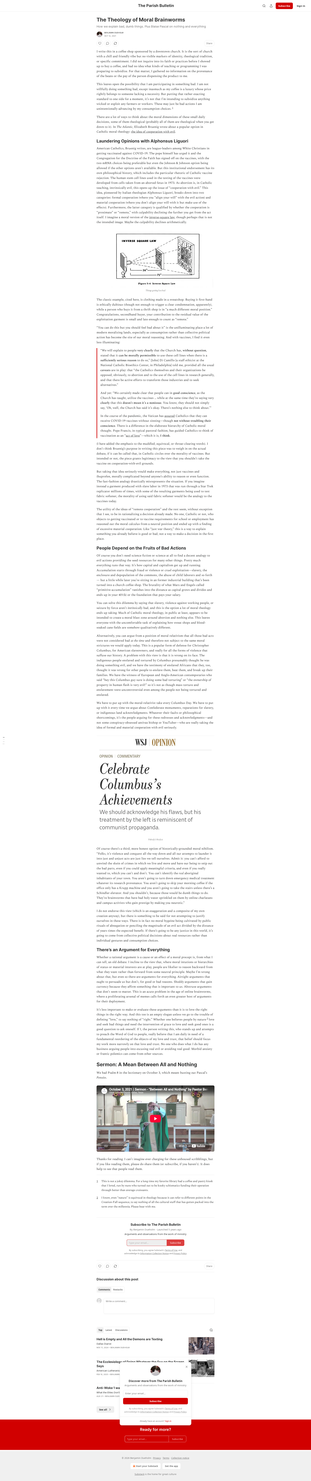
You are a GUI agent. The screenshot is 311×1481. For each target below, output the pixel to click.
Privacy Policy (179, 1411)
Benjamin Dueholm (113, 33)
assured (169, 416)
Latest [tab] (108, 1330)
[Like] (100, 43)
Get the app (171, 1466)
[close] (186, 1366)
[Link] (92, 141)
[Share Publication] (271, 6)
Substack (139, 1474)
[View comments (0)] (107, 43)
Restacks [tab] (118, 1289)
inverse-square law (161, 217)
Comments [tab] (104, 1289)
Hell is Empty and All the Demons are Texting (129, 1339)
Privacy (157, 1457)
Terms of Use (171, 1408)
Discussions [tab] (121, 1330)
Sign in (301, 5)
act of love (133, 435)
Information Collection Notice (154, 1411)
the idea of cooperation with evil (153, 131)
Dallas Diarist (104, 1343)
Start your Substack (147, 1466)
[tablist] (111, 1289)
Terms (166, 1457)
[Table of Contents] (3, 740)
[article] (155, 1346)
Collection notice (180, 1457)
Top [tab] (100, 1330)
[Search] (264, 6)
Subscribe (284, 5)
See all (103, 1409)
